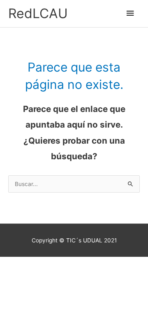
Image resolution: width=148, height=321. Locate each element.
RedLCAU (38, 13)
